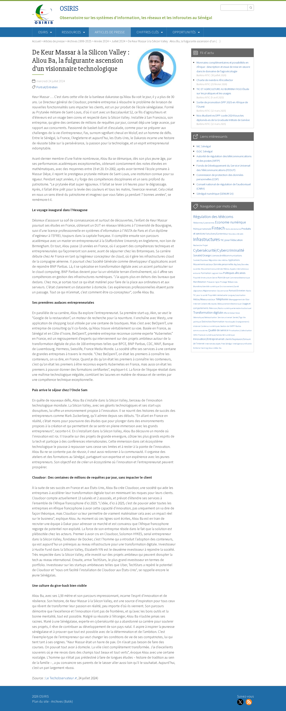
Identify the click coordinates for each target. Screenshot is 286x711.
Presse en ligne (213, 282)
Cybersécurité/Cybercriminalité (218, 250)
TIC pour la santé (200, 295)
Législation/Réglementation (205, 290)
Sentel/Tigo (237, 317)
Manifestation (199, 281)
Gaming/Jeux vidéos (209, 348)
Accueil (36, 41)
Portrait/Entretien (47, 87)
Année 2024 (101, 41)
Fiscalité (196, 277)
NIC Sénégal (204, 146)
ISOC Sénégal (204, 151)
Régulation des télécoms (213, 216)
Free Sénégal (226, 343)
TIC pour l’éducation (231, 240)
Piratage (223, 282)
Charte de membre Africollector (215, 82)
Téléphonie (222, 299)
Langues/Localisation (237, 295)
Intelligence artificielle (242, 343)
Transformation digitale (208, 312)
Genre (214, 277)
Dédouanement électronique (229, 304)
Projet (205, 245)
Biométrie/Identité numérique (206, 286)
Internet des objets (213, 343)
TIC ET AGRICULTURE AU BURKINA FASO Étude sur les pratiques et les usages (223, 93)
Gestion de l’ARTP (227, 326)
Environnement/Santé (229, 286)
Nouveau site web (235, 234)
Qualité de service (218, 330)
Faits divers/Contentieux (216, 233)
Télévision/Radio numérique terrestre (225, 308)
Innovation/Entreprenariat (208, 339)
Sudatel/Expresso (200, 260)
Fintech (218, 228)
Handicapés (230, 321)
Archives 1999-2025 (79, 41)
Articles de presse (110, 32)
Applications (234, 259)
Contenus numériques (210, 326)
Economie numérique (230, 222)
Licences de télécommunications (226, 255)
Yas (220, 348)
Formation (206, 273)
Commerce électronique (240, 277)
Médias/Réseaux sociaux (204, 299)
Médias (226, 269)
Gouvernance (222, 290)
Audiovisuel (246, 308)
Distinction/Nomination (213, 321)
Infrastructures (206, 239)
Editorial (197, 348)
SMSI (195, 335)
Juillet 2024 (118, 41)
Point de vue (223, 277)
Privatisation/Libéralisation (240, 330)
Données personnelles (223, 264)
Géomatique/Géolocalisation (205, 317)
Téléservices (233, 282)
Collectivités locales (209, 304)
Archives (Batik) (62, 701)
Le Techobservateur (59, 678)
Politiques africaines (234, 273)
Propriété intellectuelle (217, 295)
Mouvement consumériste (212, 269)
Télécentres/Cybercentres (203, 222)
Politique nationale (202, 228)
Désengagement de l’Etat (239, 299)
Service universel (225, 317)
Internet (196, 304)
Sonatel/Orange (202, 255)
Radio (248, 290)
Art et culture (206, 277)
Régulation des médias (218, 260)
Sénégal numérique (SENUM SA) (215, 193)
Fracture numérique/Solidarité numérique (216, 335)
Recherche (197, 245)
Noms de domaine (233, 229)
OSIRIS (69, 8)
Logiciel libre (217, 273)
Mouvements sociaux (203, 264)
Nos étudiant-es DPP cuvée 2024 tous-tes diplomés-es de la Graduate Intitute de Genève (223, 120)
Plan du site (40, 701)
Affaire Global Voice (232, 313)
